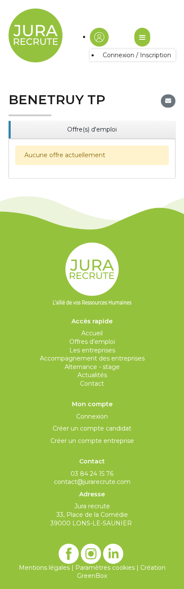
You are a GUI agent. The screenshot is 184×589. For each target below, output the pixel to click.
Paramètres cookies (105, 567)
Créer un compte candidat (92, 428)
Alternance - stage (92, 367)
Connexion (92, 416)
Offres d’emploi (92, 342)
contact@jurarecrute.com (92, 482)
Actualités (92, 375)
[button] (99, 37)
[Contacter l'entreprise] (168, 101)
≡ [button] (142, 37)
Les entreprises (92, 350)
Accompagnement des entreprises (92, 358)
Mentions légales (44, 567)
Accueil (92, 333)
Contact (92, 383)
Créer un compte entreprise (92, 441)
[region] (92, 130)
